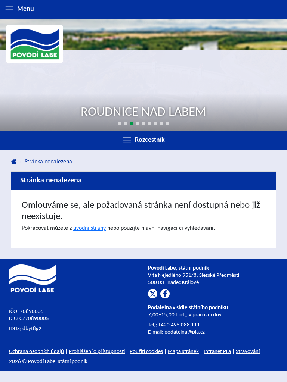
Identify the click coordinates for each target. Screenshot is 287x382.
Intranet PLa (217, 351)
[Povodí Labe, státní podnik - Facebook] (165, 293)
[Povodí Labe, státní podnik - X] (152, 293)
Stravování (248, 351)
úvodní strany (89, 228)
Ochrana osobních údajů (36, 351)
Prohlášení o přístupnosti (97, 351)
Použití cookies (146, 351)
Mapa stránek (183, 351)
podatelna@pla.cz (184, 332)
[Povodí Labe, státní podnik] (35, 44)
